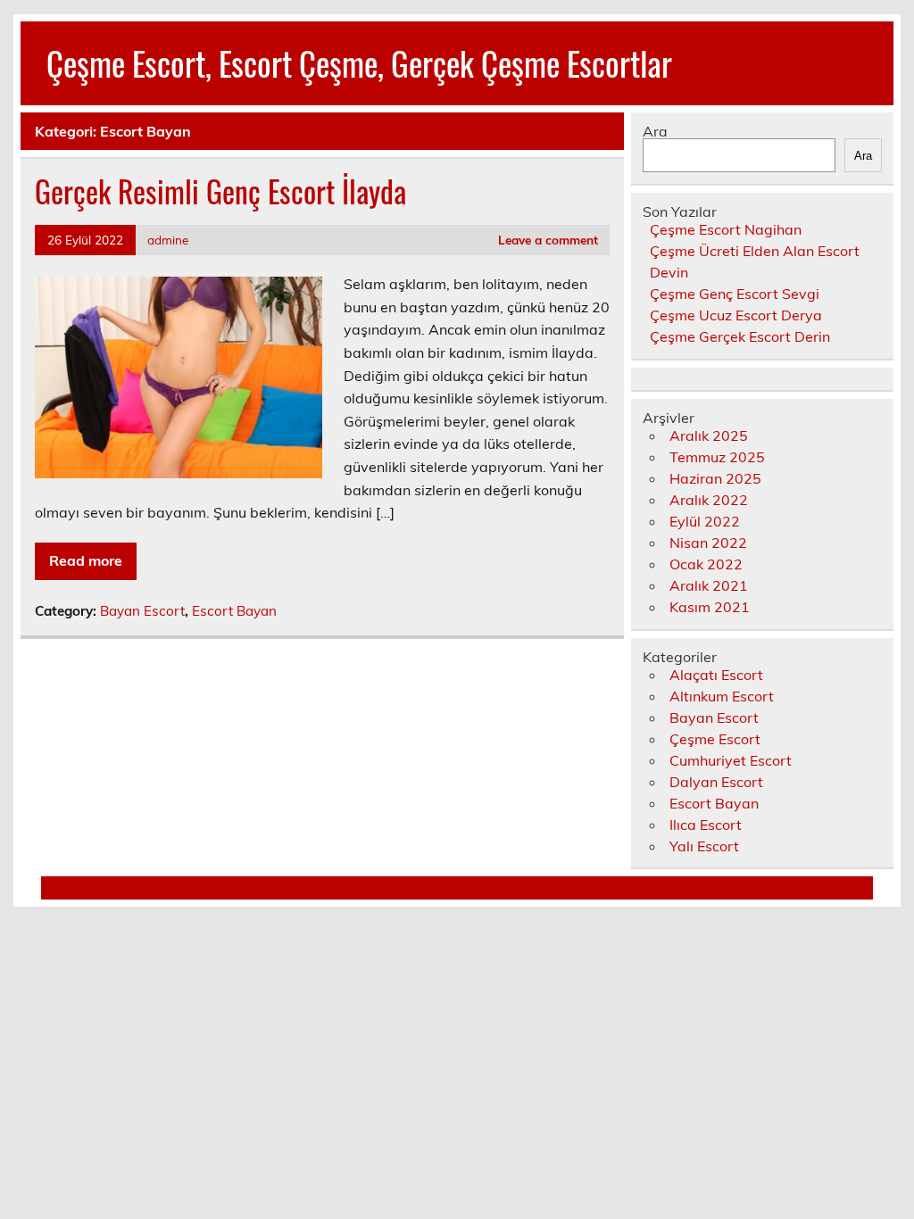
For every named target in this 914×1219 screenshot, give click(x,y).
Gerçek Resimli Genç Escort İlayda (220, 191)
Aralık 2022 (708, 500)
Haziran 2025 (715, 478)
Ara (655, 131)
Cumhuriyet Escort (730, 760)
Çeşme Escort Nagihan (726, 229)
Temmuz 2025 (717, 457)
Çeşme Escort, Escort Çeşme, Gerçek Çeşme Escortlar (359, 62)
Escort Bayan (234, 610)
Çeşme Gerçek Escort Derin (740, 336)
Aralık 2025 (708, 435)
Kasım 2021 (709, 607)
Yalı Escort (704, 846)
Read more (85, 560)
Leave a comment (548, 239)
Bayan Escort (142, 610)
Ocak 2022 (706, 564)
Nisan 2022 (708, 542)
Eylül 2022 (704, 521)
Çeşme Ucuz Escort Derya (736, 315)
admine (167, 239)
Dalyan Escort (716, 782)
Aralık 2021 (708, 585)
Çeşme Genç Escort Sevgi (734, 294)
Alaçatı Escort (716, 675)
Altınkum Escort (721, 696)
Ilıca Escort (705, 824)
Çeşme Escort (714, 739)
